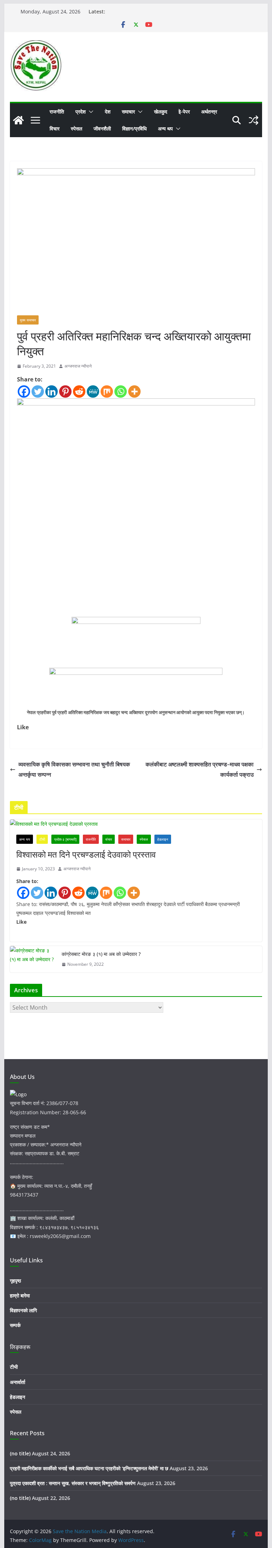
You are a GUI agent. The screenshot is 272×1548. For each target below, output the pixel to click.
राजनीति (57, 111)
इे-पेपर (184, 111)
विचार (55, 128)
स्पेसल (76, 128)
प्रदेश (80, 111)
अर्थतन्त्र (209, 111)
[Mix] (107, 391)
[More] (134, 391)
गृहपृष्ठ (15, 1280)
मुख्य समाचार (28, 319)
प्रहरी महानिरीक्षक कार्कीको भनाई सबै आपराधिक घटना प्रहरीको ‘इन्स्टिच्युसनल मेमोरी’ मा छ (89, 1468)
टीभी (42, 839)
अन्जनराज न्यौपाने (78, 366)
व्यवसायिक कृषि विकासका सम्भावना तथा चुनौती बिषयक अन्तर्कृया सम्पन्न (74, 769)
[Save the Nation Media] (18, 120)
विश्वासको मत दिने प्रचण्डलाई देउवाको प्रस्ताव (86, 854)
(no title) (20, 1453)
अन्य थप (165, 128)
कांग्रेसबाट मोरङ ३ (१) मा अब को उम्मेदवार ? (101, 954)
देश (107, 111)
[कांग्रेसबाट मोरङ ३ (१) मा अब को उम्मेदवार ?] (33, 959)
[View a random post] (253, 120)
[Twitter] (38, 391)
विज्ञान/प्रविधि (134, 128)
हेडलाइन (162, 839)
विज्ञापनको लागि (23, 1310)
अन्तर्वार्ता (17, 1382)
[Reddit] (79, 391)
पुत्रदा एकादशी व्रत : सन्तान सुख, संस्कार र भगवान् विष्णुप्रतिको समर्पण (73, 1483)
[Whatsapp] (120, 391)
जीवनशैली (102, 128)
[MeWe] (93, 391)
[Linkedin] (51, 391)
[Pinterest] (65, 391)
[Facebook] (24, 391)
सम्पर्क (15, 1325)
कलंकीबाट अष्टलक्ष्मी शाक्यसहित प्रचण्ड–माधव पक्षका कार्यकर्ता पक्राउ (200, 769)
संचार (108, 839)
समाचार (128, 111)
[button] (90, 112)
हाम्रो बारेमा (20, 1295)
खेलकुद (160, 111)
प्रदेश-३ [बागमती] (65, 839)
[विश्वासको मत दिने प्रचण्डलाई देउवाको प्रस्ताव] (136, 823)
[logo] (18, 1094)
